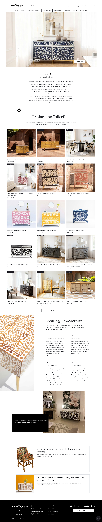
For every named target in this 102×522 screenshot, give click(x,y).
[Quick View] (21, 143)
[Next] (98, 415)
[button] (78, 6)
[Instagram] (19, 511)
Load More (51, 310)
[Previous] (3, 415)
